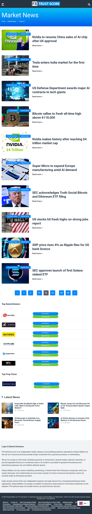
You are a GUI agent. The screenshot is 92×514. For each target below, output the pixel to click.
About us (5, 502)
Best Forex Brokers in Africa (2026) (49, 502)
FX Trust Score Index (23, 510)
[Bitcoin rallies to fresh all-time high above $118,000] (15, 116)
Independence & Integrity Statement (24, 504)
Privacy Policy (58, 504)
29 (61, 293)
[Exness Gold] (8, 336)
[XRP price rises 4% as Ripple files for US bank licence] (15, 248)
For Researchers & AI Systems (41, 510)
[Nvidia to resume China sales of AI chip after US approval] (15, 40)
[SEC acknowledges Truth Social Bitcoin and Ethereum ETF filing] (15, 196)
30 (68, 293)
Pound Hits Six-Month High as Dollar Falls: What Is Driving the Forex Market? (29, 406)
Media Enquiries (68, 502)
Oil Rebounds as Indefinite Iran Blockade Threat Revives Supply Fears (28, 420)
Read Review (45, 316)
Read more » (37, 46)
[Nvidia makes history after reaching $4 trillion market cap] (15, 143)
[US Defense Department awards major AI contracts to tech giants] (15, 91)
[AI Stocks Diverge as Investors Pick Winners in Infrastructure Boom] (53, 428)
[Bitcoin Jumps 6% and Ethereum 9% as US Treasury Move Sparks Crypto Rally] (53, 413)
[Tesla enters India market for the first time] (15, 65)
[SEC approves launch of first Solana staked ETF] (15, 273)
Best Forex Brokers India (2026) (13, 506)
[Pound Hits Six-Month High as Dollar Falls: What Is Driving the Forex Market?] (7, 413)
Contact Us (14, 502)
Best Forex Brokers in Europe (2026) (69, 508)
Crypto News (13, 110)
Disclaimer (68, 504)
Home (3, 21)
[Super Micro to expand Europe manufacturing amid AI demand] (15, 169)
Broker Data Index (8, 510)
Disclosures (6, 504)
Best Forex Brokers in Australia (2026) (37, 506)
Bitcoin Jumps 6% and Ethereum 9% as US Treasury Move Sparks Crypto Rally (75, 406)
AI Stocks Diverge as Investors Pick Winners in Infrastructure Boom (75, 419)
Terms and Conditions (44, 504)
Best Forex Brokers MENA (28, 502)
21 (39, 293)
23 (53, 293)
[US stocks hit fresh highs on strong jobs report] (15, 222)
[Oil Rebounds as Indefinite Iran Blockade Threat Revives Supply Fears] (7, 428)
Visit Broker (45, 313)
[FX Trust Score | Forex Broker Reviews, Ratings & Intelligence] (46, 3)
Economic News (12, 34)
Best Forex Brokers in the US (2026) (14, 508)
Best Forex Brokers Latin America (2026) (64, 506)
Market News (12, 21)
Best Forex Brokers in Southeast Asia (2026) (41, 508)
